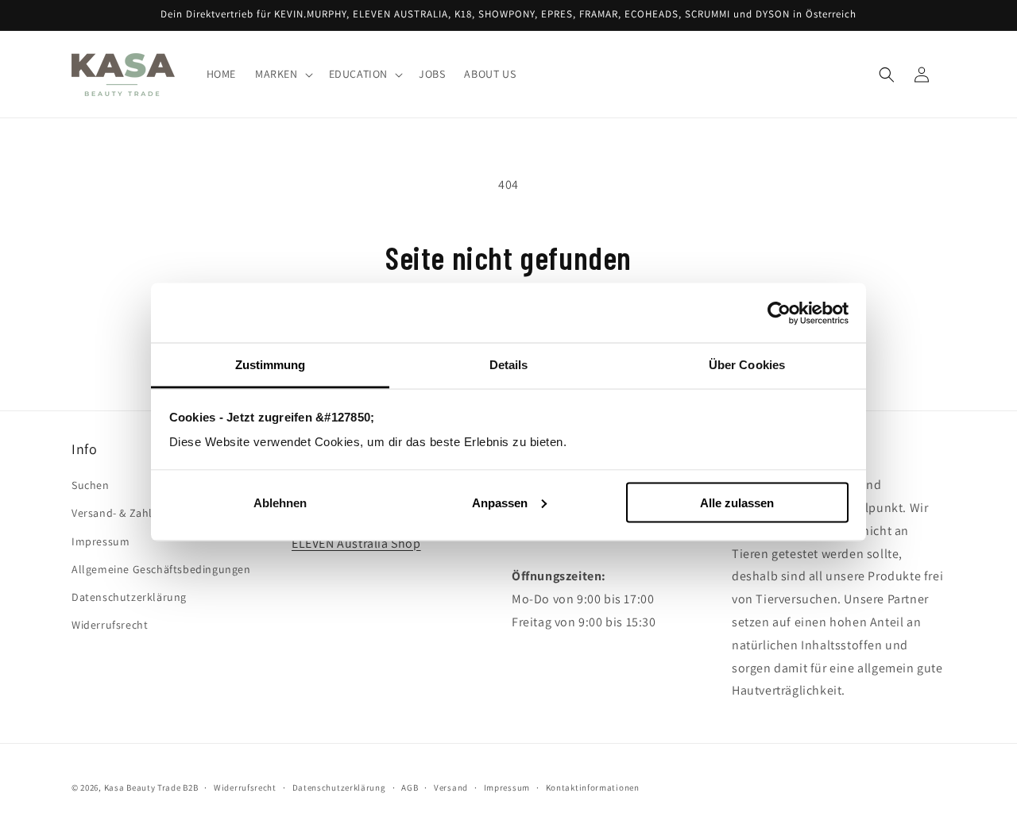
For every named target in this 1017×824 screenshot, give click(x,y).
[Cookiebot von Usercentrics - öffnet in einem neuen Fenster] (779, 313)
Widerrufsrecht (110, 625)
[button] (282, 74)
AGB (409, 786)
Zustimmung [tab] (270, 365)
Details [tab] (508, 365)
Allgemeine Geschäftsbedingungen (161, 569)
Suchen (91, 486)
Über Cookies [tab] (747, 365)
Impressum (101, 541)
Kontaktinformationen (593, 786)
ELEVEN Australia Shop (356, 543)
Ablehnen (280, 502)
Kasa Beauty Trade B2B (151, 787)
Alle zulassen (737, 502)
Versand (451, 786)
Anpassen (500, 502)
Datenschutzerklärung (129, 597)
